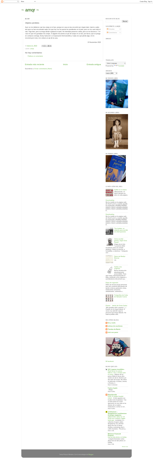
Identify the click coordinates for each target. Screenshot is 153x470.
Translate (121, 66)
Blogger (90, 454)
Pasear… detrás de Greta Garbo (116, 305)
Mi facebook (110, 361)
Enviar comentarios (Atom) (43, 68)
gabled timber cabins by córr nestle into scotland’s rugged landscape (116, 418)
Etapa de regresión (112, 282)
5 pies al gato (112, 388)
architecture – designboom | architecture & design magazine (117, 413)
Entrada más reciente (34, 64)
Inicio (65, 64)
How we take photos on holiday (117, 437)
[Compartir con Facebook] (49, 46)
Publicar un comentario (35, 56)
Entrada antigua (94, 64)
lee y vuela (111, 323)
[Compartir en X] (47, 46)
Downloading (110, 200)
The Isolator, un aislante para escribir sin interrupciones (121, 230)
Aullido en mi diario (120, 190)
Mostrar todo (125, 446)
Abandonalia (112, 394)
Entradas (111, 29)
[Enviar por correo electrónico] (43, 46)
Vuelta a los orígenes (118, 267)
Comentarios (112, 32)
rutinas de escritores (115, 326)
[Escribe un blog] (45, 46)
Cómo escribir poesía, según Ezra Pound (120, 240)
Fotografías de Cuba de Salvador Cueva (121, 296)
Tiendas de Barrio (114, 329)
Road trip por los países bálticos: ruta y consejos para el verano (117, 372)
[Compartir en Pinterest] (51, 46)
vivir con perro (113, 332)
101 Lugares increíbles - (116, 369)
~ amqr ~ (30, 9)
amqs (32, 48)
